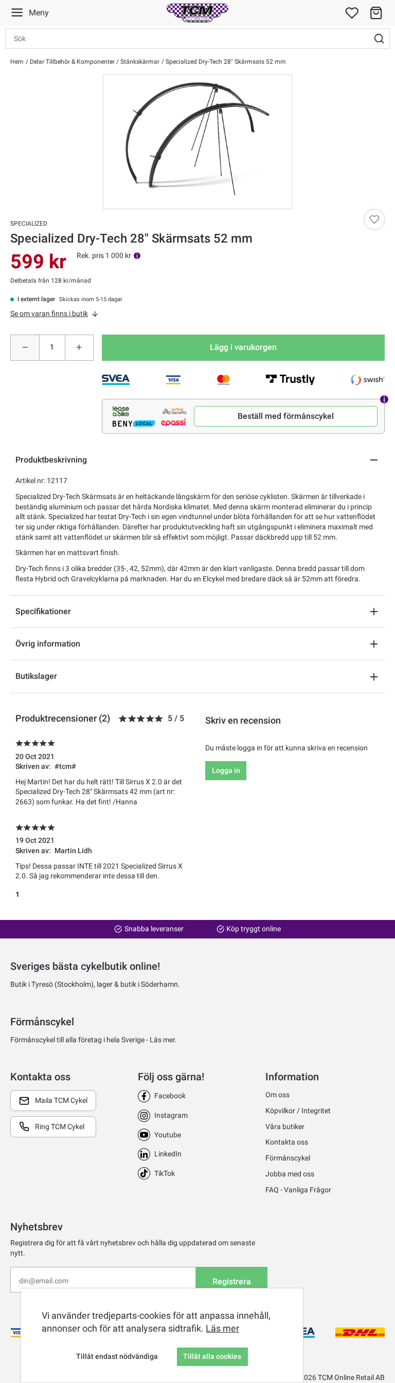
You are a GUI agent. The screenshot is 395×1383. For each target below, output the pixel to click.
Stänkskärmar (139, 61)
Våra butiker (284, 1126)
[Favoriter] (351, 13)
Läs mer (222, 1328)
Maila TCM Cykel (61, 1100)
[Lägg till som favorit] (374, 219)
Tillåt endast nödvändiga (117, 1356)
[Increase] (79, 347)
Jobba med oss (289, 1174)
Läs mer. (163, 1040)
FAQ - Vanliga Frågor (298, 1190)
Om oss (277, 1095)
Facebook (170, 1096)
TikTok (164, 1173)
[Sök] (379, 38)
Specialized (28, 223)
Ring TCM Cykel (59, 1126)
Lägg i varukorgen (243, 347)
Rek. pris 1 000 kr (104, 255)
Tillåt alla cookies (212, 1356)
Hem (17, 61)
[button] (376, 13)
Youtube (167, 1135)
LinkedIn (168, 1154)
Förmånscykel (287, 1158)
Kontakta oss (286, 1142)
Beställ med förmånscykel (286, 416)
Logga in (226, 770)
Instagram (171, 1115)
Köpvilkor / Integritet (298, 1111)
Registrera (231, 1281)
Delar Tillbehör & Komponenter (71, 61)
